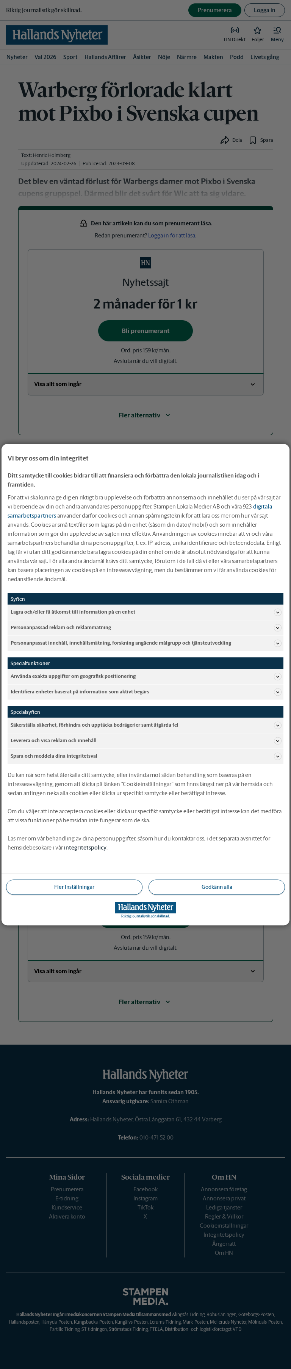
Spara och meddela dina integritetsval (54, 756)
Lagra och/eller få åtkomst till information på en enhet (73, 612)
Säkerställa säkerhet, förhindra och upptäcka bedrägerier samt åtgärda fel (94, 725)
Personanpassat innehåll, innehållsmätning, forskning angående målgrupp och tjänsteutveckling (121, 643)
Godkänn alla (217, 886)
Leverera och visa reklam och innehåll (54, 740)
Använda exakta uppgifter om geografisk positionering (73, 676)
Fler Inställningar (74, 886)
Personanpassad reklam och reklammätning (61, 627)
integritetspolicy (85, 847)
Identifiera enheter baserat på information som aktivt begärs (80, 691)
